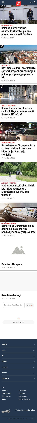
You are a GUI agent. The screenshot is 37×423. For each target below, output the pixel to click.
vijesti (4, 344)
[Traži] (34, 2)
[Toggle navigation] (2, 2)
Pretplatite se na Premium (25, 410)
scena (4, 372)
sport (4, 350)
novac (4, 361)
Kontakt (4, 399)
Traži (29, 305)
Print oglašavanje (23, 396)
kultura (4, 367)
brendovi (5, 378)
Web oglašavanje (6, 396)
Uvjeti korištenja (22, 390)
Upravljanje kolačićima (24, 399)
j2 (2, 355)
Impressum (4, 390)
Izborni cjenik (22, 393)
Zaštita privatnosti (6, 393)
